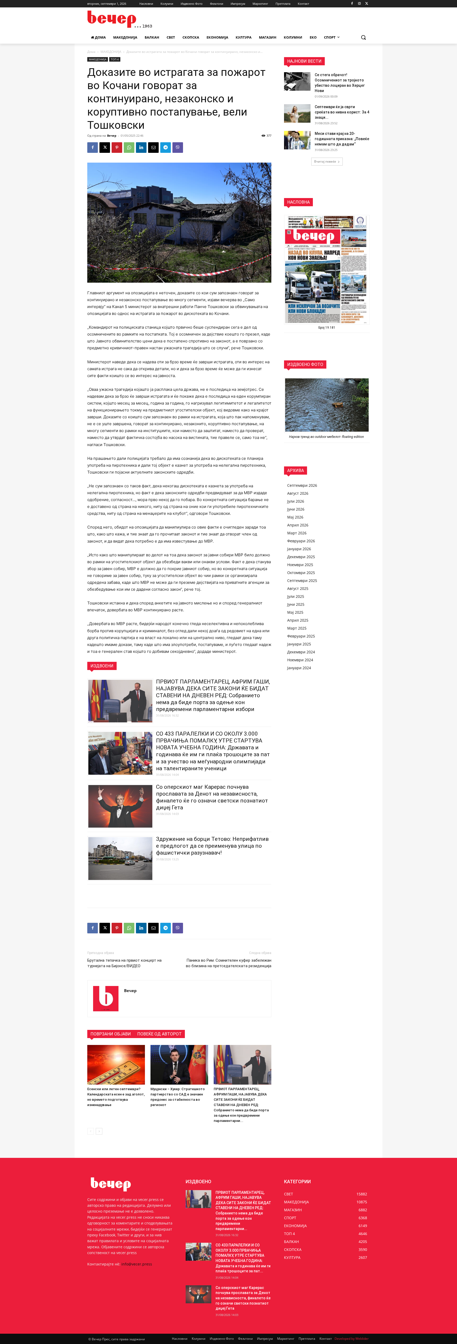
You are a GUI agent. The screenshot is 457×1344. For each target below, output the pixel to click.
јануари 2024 (299, 667)
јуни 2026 (295, 509)
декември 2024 (301, 651)
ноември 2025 (300, 564)
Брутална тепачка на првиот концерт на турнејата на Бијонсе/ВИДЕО (124, 963)
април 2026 (297, 524)
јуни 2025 (295, 604)
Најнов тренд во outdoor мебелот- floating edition (327, 437)
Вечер (111, 135)
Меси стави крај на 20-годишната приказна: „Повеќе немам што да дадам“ (342, 138)
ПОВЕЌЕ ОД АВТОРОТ (159, 1033)
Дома (91, 51)
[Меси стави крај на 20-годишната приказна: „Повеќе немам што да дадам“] (297, 140)
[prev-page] (90, 1131)
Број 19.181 (326, 327)
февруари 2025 (301, 636)
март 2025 (297, 628)
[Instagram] (359, 4)
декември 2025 (301, 556)
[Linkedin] (141, 147)
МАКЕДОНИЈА (110, 51)
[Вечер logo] (129, 19)
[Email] (153, 147)
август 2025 (297, 588)
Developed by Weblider (352, 1338)
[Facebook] (352, 4)
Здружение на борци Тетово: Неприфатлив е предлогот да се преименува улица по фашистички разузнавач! (212, 846)
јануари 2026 (299, 548)
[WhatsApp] (129, 147)
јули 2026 (295, 501)
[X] (367, 4)
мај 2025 (295, 612)
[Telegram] (165, 147)
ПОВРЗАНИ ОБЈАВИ (110, 1033)
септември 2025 (302, 580)
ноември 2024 (300, 659)
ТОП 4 (115, 59)
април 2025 (297, 620)
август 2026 (297, 493)
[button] (363, 37)
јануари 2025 (299, 643)
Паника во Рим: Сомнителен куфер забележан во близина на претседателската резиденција (228, 963)
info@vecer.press (136, 1264)
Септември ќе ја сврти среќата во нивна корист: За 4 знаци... (342, 112)
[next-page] (99, 1131)
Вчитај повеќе (325, 161)
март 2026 (297, 532)
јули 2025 (295, 596)
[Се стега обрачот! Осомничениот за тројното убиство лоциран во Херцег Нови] (297, 81)
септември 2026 (302, 485)
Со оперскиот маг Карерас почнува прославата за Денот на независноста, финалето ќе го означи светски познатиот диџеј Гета (243, 1298)
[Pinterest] (117, 147)
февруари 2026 (301, 540)
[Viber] (177, 147)
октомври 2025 (301, 572)
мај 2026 (295, 517)
